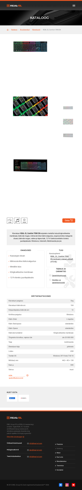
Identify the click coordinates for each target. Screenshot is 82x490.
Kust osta (60, 457)
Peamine (60, 444)
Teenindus (60, 465)
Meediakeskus (61, 461)
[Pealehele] (8, 29)
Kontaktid (60, 470)
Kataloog (60, 448)
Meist (58, 453)
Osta (67, 220)
